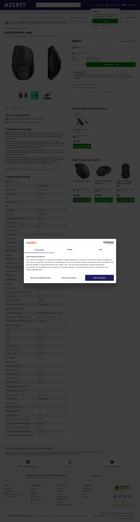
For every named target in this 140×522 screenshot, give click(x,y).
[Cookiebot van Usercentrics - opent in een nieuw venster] (105, 242)
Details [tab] (70, 249)
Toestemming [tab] (39, 250)
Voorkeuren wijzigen (68, 278)
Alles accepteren (99, 278)
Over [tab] (100, 249)
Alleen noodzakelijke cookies (40, 278)
